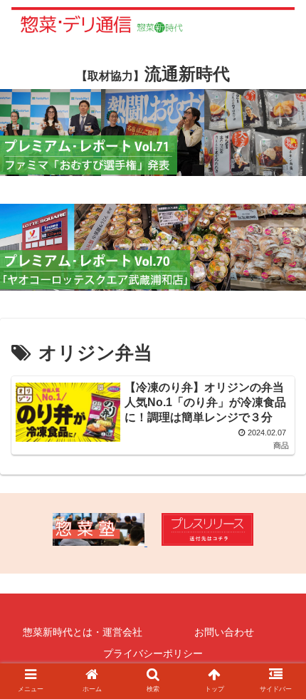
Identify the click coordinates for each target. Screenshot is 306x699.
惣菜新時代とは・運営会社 (82, 632)
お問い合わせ (224, 632)
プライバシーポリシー (153, 653)
